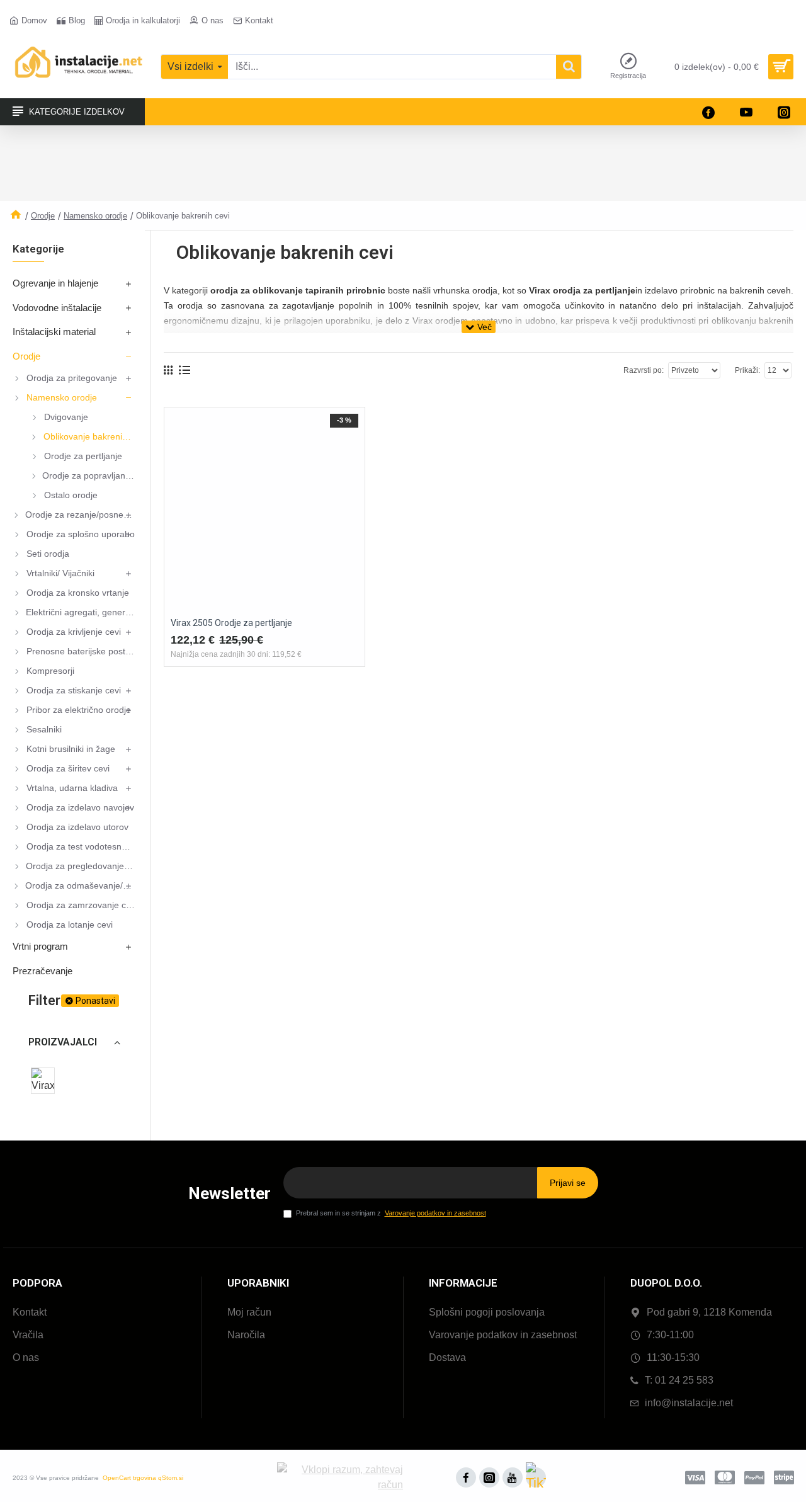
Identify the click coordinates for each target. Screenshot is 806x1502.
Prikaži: (747, 370)
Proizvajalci (62, 1042)
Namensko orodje (95, 215)
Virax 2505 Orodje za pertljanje (231, 623)
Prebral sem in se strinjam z (391, 1213)
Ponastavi (95, 1001)
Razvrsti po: (643, 370)
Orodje (43, 215)
